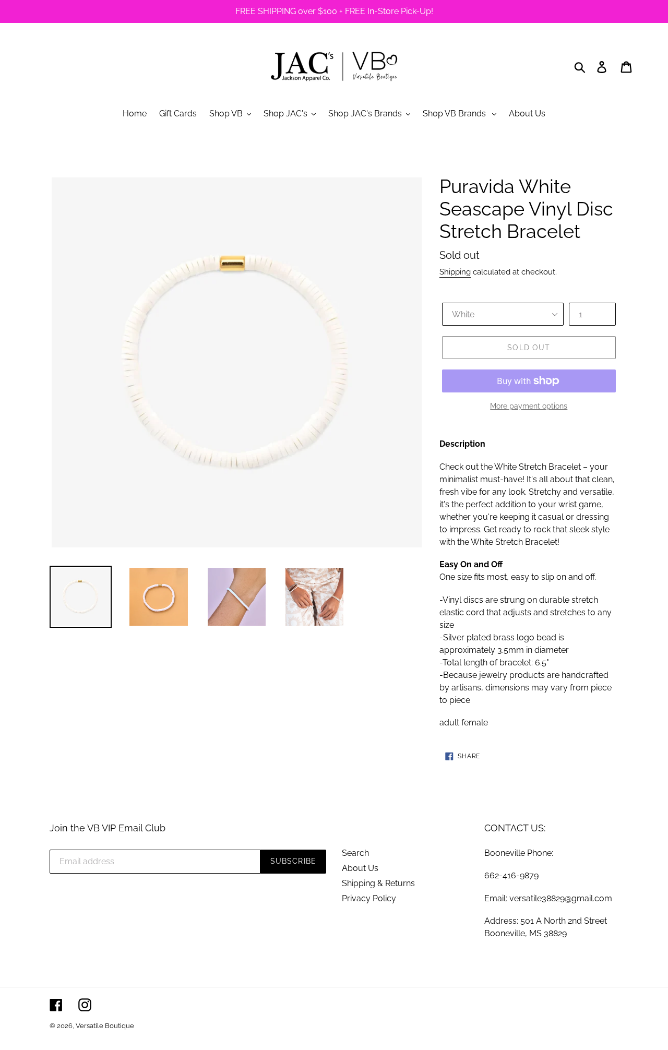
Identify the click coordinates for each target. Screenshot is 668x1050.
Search (355, 853)
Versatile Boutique (105, 1026)
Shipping (455, 272)
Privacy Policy (369, 898)
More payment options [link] (528, 406)
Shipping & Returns (378, 883)
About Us (360, 868)
